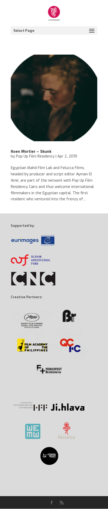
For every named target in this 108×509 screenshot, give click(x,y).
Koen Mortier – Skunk (31, 151)
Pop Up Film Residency (35, 156)
